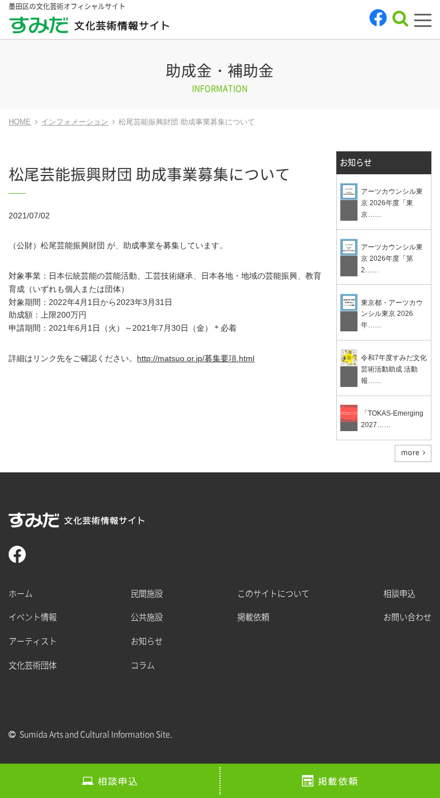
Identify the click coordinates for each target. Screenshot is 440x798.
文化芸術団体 (33, 665)
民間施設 (147, 594)
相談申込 (118, 781)
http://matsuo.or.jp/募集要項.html (195, 358)
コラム (143, 665)
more (410, 452)
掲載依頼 (338, 781)
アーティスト (33, 641)
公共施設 (147, 617)
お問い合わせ (407, 617)
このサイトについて (273, 594)
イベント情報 (33, 617)
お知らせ (356, 163)
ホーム (21, 594)
